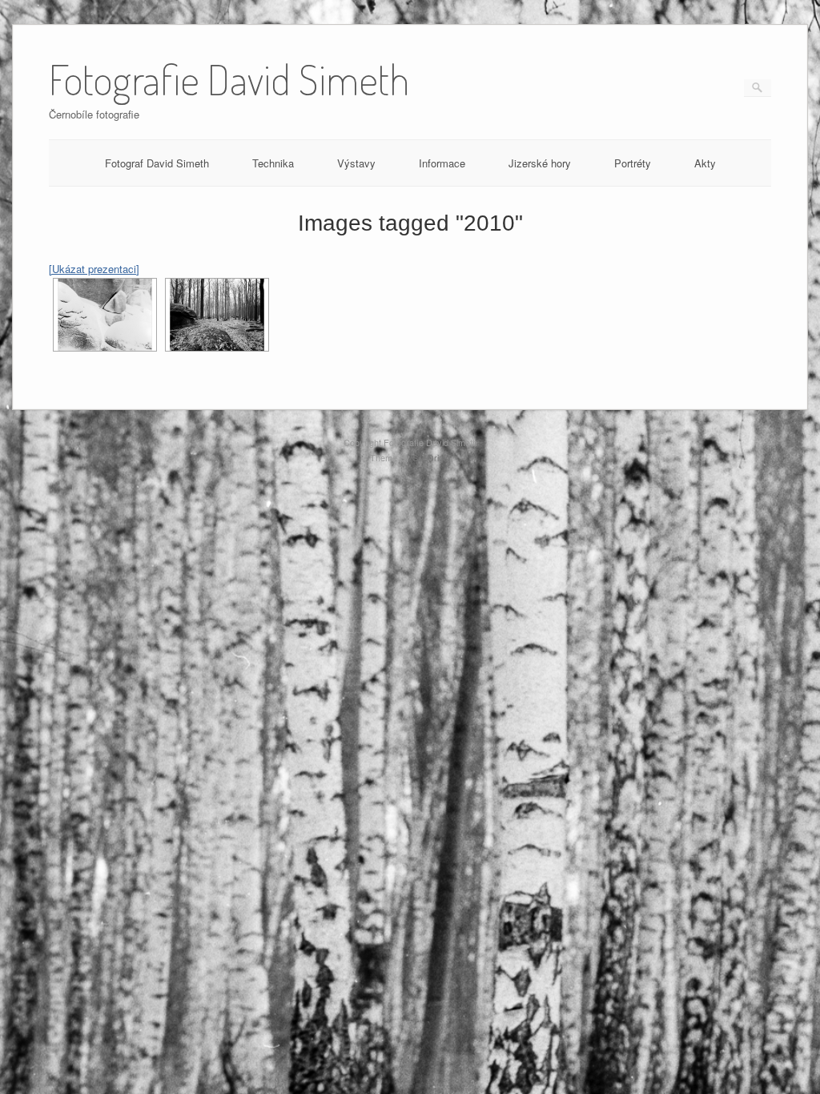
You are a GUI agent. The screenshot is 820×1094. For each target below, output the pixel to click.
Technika (273, 163)
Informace (442, 163)
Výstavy (356, 163)
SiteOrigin (431, 457)
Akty (705, 163)
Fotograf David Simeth (157, 163)
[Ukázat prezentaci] (94, 268)
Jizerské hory (539, 163)
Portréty (632, 163)
